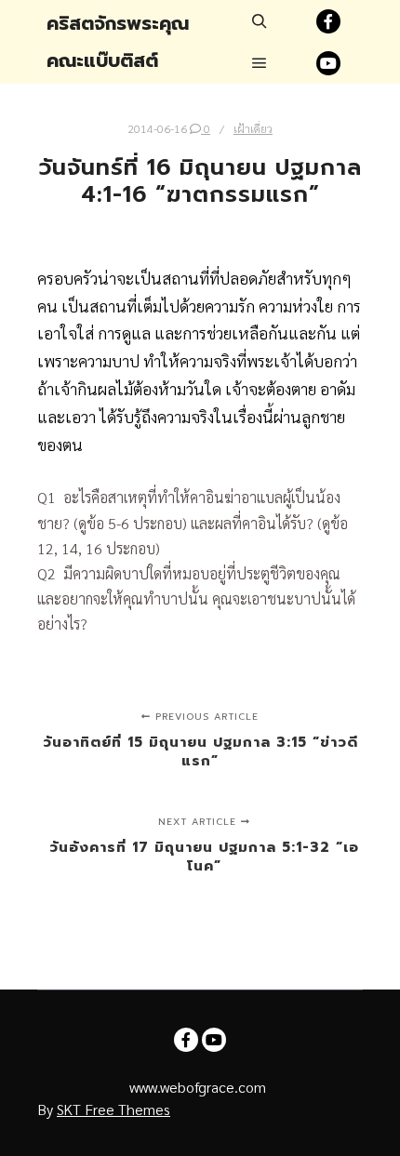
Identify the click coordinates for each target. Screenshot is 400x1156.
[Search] (259, 21)
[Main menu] (259, 63)
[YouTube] (328, 63)
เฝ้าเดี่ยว (253, 128)
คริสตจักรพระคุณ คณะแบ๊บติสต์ (118, 41)
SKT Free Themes (113, 1109)
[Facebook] (328, 21)
